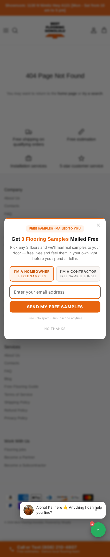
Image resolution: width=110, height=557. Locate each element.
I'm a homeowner (32, 274)
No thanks (55, 329)
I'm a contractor (78, 274)
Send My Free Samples (55, 306)
